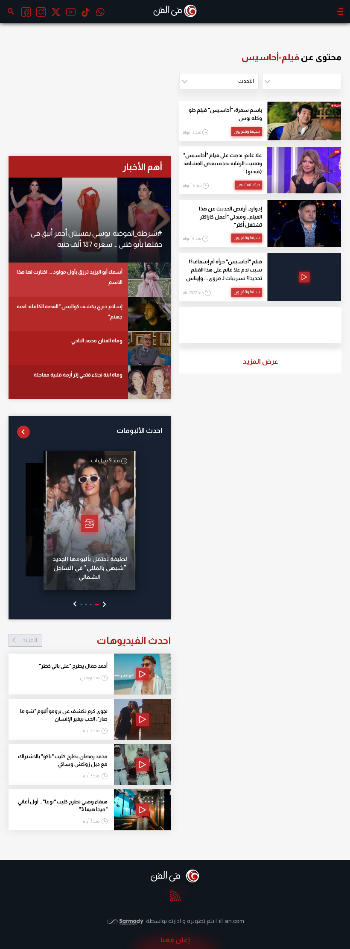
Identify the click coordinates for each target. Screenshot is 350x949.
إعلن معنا (175, 939)
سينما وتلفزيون (246, 131)
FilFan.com (230, 920)
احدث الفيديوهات (96, 640)
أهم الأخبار (142, 167)
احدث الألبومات (139, 430)
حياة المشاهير (248, 184)
